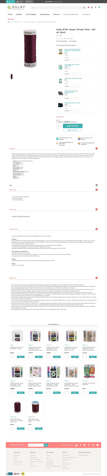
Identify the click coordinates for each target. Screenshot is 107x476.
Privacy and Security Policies (36, 461)
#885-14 (12, 381)
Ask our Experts (66, 464)
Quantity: (67, 60)
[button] (77, 122)
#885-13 (84, 345)
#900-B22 (85, 381)
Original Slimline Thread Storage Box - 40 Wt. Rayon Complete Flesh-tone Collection (88, 349)
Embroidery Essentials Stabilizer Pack (71, 91)
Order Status (17, 455)
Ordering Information (83, 455)
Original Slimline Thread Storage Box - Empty (16, 348)
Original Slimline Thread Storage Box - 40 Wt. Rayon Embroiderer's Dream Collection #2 (16, 384)
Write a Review (70, 38)
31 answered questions (61, 41)
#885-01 (30, 345)
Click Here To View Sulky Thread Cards (21, 216)
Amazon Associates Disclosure (53, 466)
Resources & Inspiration (70, 14)
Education (56, 14)
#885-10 (66, 345)
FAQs (31, 464)
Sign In (15, 459)
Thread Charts (65, 455)
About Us (48, 455)
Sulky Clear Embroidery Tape (73, 78)
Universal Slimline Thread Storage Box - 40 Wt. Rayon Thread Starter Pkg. (71, 384)
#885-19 (48, 381)
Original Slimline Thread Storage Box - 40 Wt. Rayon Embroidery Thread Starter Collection (35, 349)
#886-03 (66, 381)
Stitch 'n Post (65, 468)
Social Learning (65, 459)
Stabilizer (19, 14)
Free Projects (86, 14)
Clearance (11, 19)
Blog (63, 461)
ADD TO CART (21, 357)
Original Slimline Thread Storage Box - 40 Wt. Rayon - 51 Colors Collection (70, 349)
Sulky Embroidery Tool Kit (72, 103)
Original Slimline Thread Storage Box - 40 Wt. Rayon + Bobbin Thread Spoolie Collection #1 (34, 384)
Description (12, 148)
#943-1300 (31, 417)
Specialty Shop (44, 14)
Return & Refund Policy (35, 459)
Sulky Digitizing (49, 461)
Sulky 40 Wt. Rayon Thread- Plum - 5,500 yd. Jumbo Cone (16, 420)
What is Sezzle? (33, 466)
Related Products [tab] (53, 324)
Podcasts (64, 466)
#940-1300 (13, 417)
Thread (10, 14)
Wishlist (15, 457)
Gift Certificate (17, 464)
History (47, 457)
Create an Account (18, 461)
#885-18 (30, 381)
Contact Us (32, 455)
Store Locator (49, 459)
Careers (48, 468)
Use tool (62, 139)
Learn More (84, 144)
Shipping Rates (33, 457)
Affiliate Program (50, 464)
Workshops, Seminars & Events (69, 457)
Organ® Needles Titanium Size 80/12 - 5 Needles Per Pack (73, 50)
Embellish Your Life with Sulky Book (88, 383)
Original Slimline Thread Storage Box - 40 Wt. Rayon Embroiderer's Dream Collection (52, 349)
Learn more (62, 145)
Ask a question (73, 41)
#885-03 (48, 345)
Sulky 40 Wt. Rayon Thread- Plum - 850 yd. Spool (34, 420)
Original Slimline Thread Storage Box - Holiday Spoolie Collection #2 (52, 384)
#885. (11, 345)
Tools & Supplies (31, 14)
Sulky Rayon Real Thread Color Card (72, 65)
